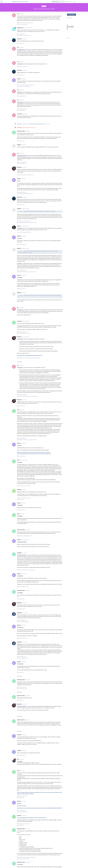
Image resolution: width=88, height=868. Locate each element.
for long (34, 255)
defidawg (20, 505)
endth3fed (20, 576)
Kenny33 (20, 92)
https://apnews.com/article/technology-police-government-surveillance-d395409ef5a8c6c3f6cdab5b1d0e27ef (39, 808)
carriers (29, 299)
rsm (19, 30)
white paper (30, 819)
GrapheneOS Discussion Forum (20, 1)
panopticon (20, 627)
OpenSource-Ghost (22, 155)
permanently (46, 217)
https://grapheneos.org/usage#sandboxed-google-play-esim (29, 355)
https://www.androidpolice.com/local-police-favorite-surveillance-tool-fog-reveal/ (34, 453)
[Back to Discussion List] (1, 1)
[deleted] (20, 228)
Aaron (19, 445)
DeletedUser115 (21, 49)
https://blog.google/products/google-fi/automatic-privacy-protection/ (31, 817)
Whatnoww (20, 64)
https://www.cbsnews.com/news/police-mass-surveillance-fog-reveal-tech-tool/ (33, 452)
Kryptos (20, 238)
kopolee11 (20, 864)
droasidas (20, 761)
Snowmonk (20, 339)
